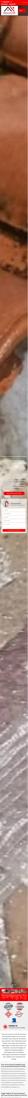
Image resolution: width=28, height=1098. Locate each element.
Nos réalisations (14, 493)
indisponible (6, 2)
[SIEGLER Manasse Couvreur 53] (9, 10)
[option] (14, 549)
